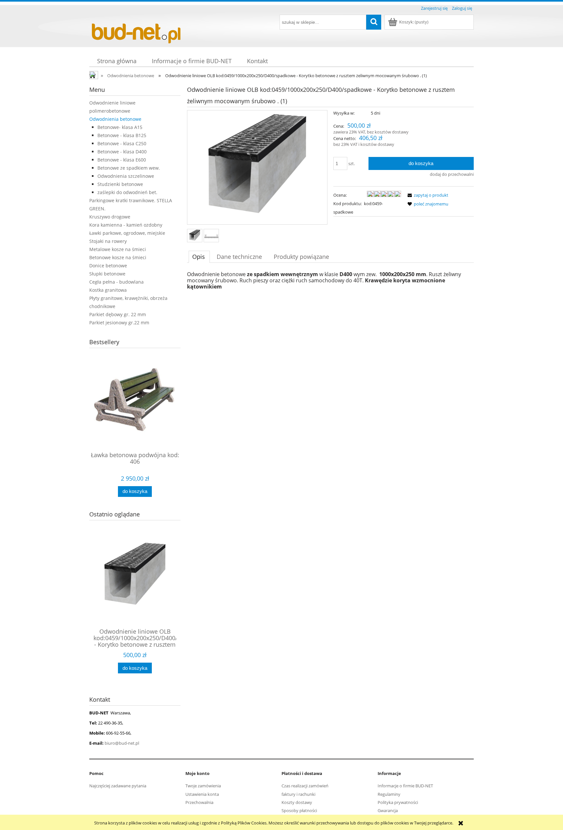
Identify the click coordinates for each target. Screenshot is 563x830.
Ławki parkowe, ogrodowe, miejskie (127, 233)
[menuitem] (116, 61)
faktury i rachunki (298, 794)
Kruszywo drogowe (109, 217)
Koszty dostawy (297, 802)
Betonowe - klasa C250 (121, 143)
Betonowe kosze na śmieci (117, 257)
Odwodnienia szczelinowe (125, 176)
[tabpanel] (330, 280)
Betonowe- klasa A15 (119, 127)
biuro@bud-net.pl (122, 743)
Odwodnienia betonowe (115, 119)
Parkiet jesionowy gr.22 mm (119, 322)
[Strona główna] (138, 30)
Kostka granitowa (108, 290)
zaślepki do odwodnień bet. (127, 192)
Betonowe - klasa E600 (121, 160)
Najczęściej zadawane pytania (117, 786)
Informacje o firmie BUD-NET (405, 786)
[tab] (199, 256)
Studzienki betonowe (120, 184)
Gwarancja (388, 810)
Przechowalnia (199, 802)
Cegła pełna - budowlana (116, 282)
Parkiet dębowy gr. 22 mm (117, 314)
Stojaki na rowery (108, 241)
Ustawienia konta (202, 794)
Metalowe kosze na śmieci (117, 249)
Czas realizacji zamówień (305, 786)
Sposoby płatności (299, 810)
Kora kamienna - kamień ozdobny (125, 225)
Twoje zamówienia (203, 786)
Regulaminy (389, 794)
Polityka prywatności (398, 802)
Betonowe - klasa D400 (122, 151)
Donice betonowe (108, 265)
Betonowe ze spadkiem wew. (128, 168)
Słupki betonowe (107, 274)
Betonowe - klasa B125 (121, 135)
